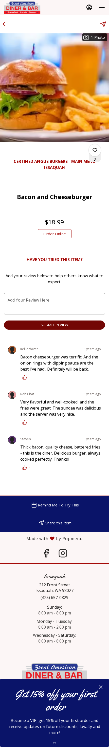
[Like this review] (25, 377)
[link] (54, 233)
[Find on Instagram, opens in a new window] (62, 554)
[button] (6, 24)
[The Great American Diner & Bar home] (27, 7)
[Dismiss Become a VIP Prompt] (101, 687)
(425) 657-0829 (54, 597)
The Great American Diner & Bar (54, 674)
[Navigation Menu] (101, 7)
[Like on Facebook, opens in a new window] (46, 554)
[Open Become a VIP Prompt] (54, 743)
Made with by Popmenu (41, 538)
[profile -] (89, 7)
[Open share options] (103, 24)
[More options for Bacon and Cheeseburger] (95, 150)
